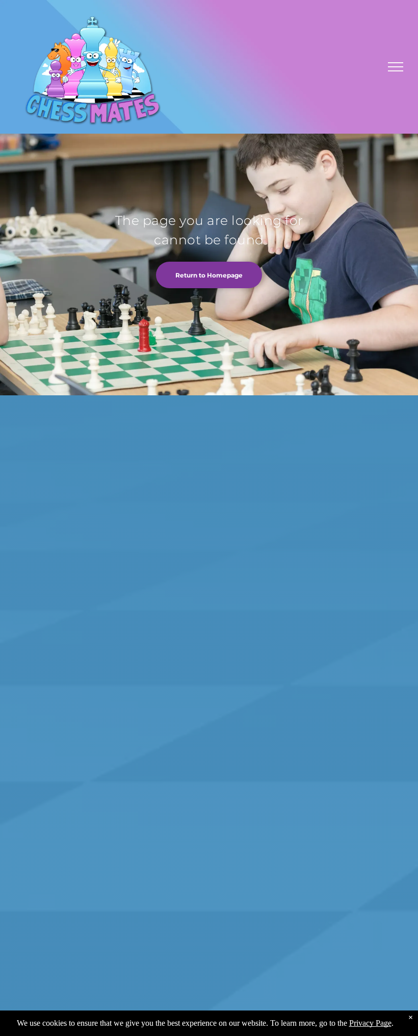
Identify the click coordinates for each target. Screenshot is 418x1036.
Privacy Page (370, 1023)
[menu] (395, 67)
